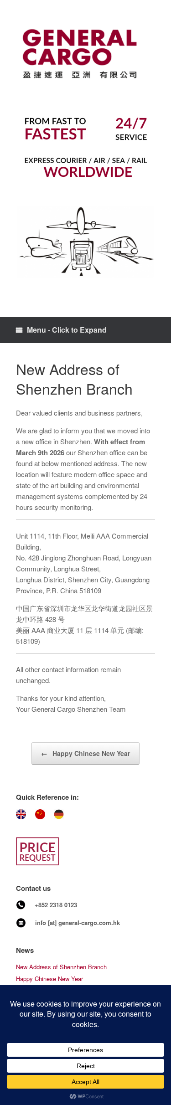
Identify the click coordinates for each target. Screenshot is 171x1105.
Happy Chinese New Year (85, 753)
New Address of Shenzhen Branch (61, 966)
